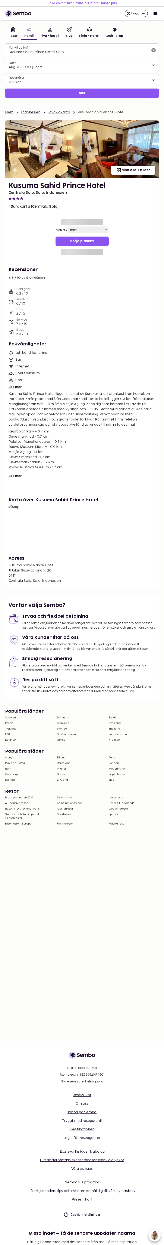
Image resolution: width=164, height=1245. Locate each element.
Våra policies (82, 1169)
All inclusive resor (16, 803)
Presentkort (82, 1200)
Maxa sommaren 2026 (19, 797)
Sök (82, 93)
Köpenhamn (117, 774)
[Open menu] (155, 13)
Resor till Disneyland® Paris (22, 808)
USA (7, 734)
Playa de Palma (15, 763)
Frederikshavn (118, 768)
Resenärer (17, 78)
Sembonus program (82, 1182)
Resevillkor (82, 1095)
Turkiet (113, 717)
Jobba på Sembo (82, 1112)
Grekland (115, 723)
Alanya (9, 757)
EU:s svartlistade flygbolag (82, 1152)
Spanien (10, 717)
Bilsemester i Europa (18, 823)
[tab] (13, 32)
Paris (112, 757)
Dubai (61, 774)
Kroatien (114, 740)
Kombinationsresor (69, 803)
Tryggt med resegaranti (82, 1121)
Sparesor (115, 814)
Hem (9, 112)
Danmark (63, 717)
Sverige (62, 728)
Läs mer (15, 387)
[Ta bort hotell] (153, 50)
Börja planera (82, 241)
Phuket (61, 768)
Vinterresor (116, 797)
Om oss (82, 1104)
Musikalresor (117, 823)
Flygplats (61, 229)
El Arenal (63, 780)
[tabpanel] (82, 70)
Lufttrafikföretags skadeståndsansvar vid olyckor (82, 1160)
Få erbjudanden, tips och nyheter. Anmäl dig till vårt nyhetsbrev (82, 1191)
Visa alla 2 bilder (136, 170)
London (114, 763)
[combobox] (78, 52)
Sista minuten (65, 797)
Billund (61, 757)
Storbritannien (66, 734)
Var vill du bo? (18, 47)
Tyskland (10, 728)
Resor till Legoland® (121, 803)
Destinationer (82, 1129)
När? (12, 63)
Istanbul (10, 780)
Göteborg (11, 774)
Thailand (114, 728)
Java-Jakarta (59, 112)
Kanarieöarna (118, 734)
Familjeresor (65, 823)
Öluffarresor (65, 808)
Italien (9, 723)
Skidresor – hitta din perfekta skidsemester (23, 816)
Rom (8, 768)
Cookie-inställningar (85, 1214)
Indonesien (30, 112)
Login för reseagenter (82, 1138)
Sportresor (64, 814)
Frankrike (63, 723)
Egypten (10, 740)
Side (111, 780)
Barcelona (63, 763)
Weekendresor (118, 808)
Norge (61, 740)
